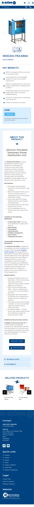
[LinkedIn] (4, 445)
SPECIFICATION (18, 348)
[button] (29, 2)
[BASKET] (25, 3)
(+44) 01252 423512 (8, 426)
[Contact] (8, 445)
